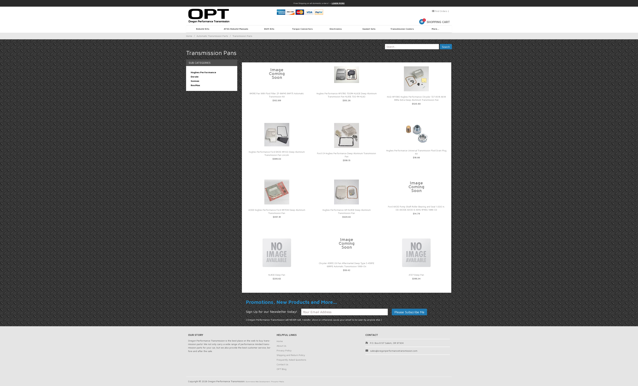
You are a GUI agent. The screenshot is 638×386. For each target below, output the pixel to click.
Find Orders (440, 11)
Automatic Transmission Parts (212, 36)
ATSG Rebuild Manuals (236, 29)
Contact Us (282, 364)
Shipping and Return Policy (291, 355)
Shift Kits (269, 29)
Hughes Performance (203, 72)
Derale (195, 76)
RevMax (195, 85)
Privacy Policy (284, 350)
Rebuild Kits (202, 29)
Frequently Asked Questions (291, 359)
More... (435, 29)
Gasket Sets (368, 29)
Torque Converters (302, 29)
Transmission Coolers (402, 29)
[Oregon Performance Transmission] (230, 15)
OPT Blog (281, 369)
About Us (281, 345)
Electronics (336, 29)
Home (189, 36)
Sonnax (195, 80)
